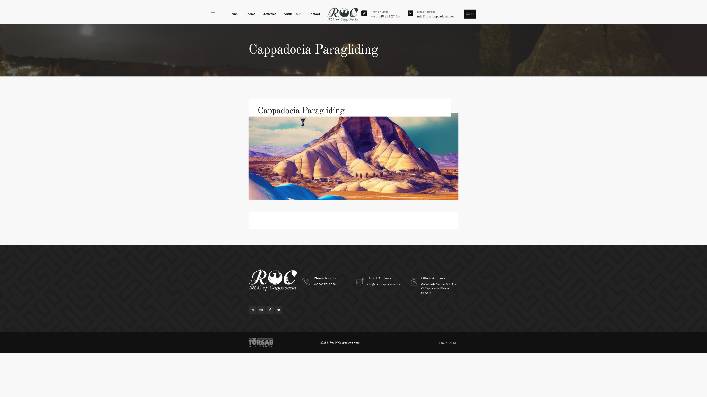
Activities (269, 14)
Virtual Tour (292, 14)
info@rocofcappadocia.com (384, 284)
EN (471, 14)
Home (233, 14)
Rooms (250, 14)
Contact (314, 14)
